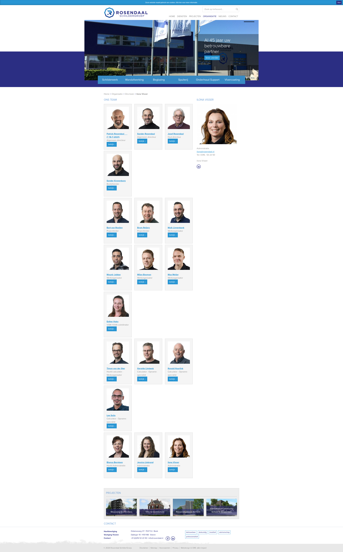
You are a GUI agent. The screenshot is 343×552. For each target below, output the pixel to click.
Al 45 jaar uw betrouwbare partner (217, 48)
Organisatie (209, 16)
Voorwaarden (164, 548)
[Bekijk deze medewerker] (118, 117)
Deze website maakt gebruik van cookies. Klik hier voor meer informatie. (171, 2)
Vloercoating (232, 79)
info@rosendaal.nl (156, 538)
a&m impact (201, 548)
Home (172, 16)
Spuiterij (183, 79)
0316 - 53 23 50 (207, 155)
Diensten (182, 16)
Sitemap (153, 548)
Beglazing (159, 79)
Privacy (175, 548)
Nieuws (222, 16)
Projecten (195, 16)
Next (255, 51)
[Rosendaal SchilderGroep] (126, 10)
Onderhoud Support (207, 79)
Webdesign (185, 548)
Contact (233, 16)
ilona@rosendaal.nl (205, 151)
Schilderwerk (110, 79)
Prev (87, 51)
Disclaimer (144, 548)
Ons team (129, 94)
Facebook (168, 538)
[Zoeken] (237, 9)
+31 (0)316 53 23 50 (139, 538)
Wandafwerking (134, 79)
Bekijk (111, 144)
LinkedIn (198, 166)
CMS (194, 548)
